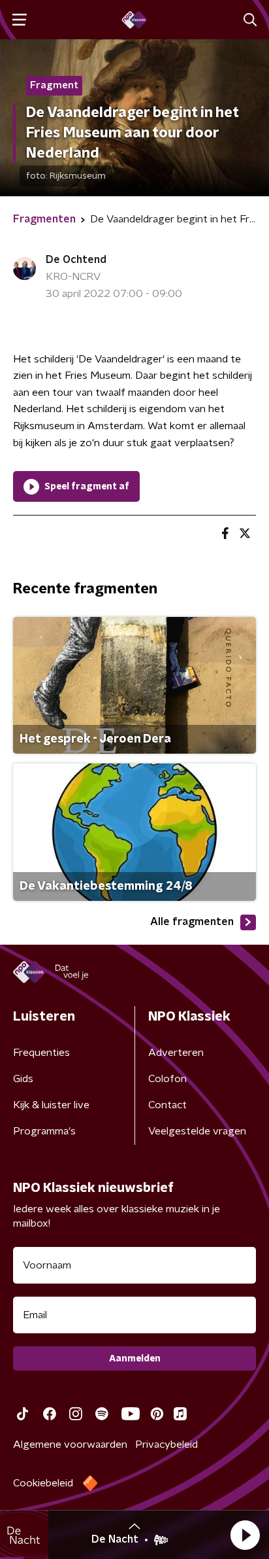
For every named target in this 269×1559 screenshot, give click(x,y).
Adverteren (176, 1052)
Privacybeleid (166, 1444)
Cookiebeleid (43, 1483)
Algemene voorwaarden (70, 1444)
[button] (245, 1535)
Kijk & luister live (51, 1105)
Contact (167, 1105)
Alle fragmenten (192, 922)
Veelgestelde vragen (197, 1131)
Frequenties (41, 1052)
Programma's (44, 1131)
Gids (23, 1079)
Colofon (167, 1079)
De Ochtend (76, 259)
